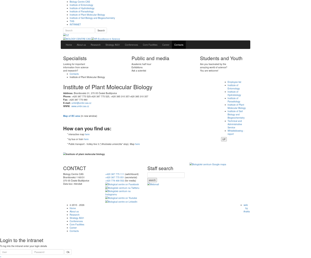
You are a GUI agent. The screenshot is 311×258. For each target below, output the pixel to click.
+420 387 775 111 (114, 174)
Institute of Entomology (81, 4)
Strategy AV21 (77, 217)
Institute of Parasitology (82, 11)
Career (73, 227)
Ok (68, 252)
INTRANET (75, 24)
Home (73, 208)
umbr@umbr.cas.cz (81, 102)
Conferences (76, 221)
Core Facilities (77, 224)
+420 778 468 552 (114, 180)
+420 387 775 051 (114, 177)
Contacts (74, 73)
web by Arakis (246, 208)
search (152, 180)
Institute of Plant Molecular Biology (87, 14)
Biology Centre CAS (80, 1)
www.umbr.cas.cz (80, 106)
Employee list (234, 82)
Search (101, 30)
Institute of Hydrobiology (82, 8)
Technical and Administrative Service (235, 124)
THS (72, 21)
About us (74, 211)
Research (75, 214)
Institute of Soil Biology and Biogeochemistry (92, 17)
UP (223, 139)
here (87, 134)
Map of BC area (71, 115)
